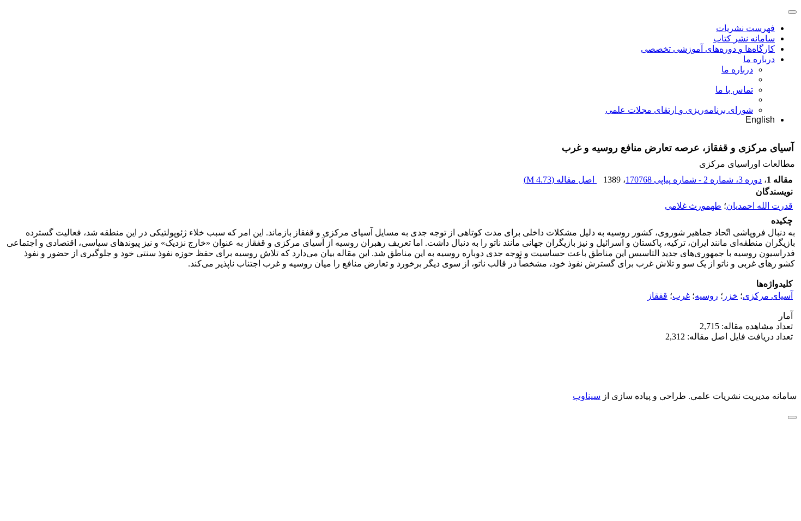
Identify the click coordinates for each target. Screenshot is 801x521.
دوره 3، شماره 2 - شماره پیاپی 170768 (694, 179)
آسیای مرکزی (768, 295)
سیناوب (586, 396)
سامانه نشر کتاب (744, 38)
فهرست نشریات (745, 28)
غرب (681, 295)
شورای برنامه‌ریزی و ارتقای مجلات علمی (679, 109)
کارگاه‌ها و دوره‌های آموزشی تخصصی (708, 48)
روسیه (706, 295)
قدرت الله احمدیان (759, 205)
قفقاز (657, 295)
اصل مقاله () (560, 179)
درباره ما (759, 59)
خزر (730, 295)
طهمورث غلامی (693, 205)
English (760, 119)
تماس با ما (734, 89)
